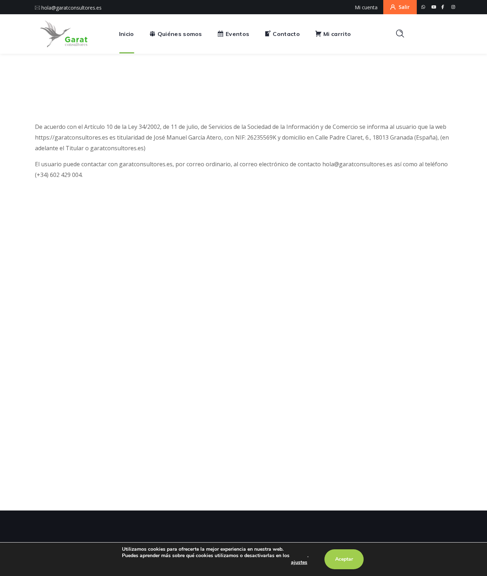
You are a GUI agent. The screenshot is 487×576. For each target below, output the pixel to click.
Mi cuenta (366, 7)
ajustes (299, 562)
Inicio (221, 92)
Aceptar (344, 559)
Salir (404, 7)
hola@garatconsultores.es (71, 7)
